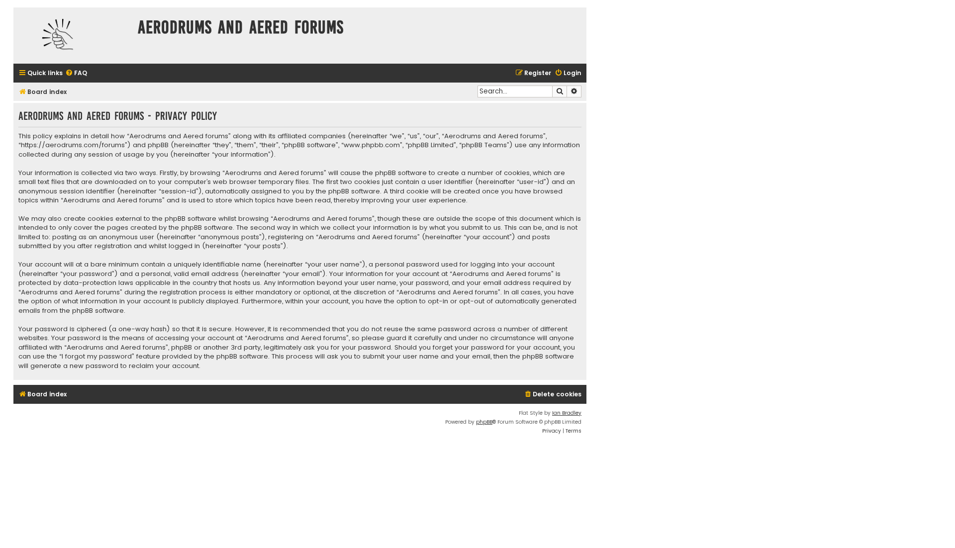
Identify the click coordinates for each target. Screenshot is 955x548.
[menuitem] (76, 73)
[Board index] (73, 35)
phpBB (484, 422)
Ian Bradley (566, 413)
